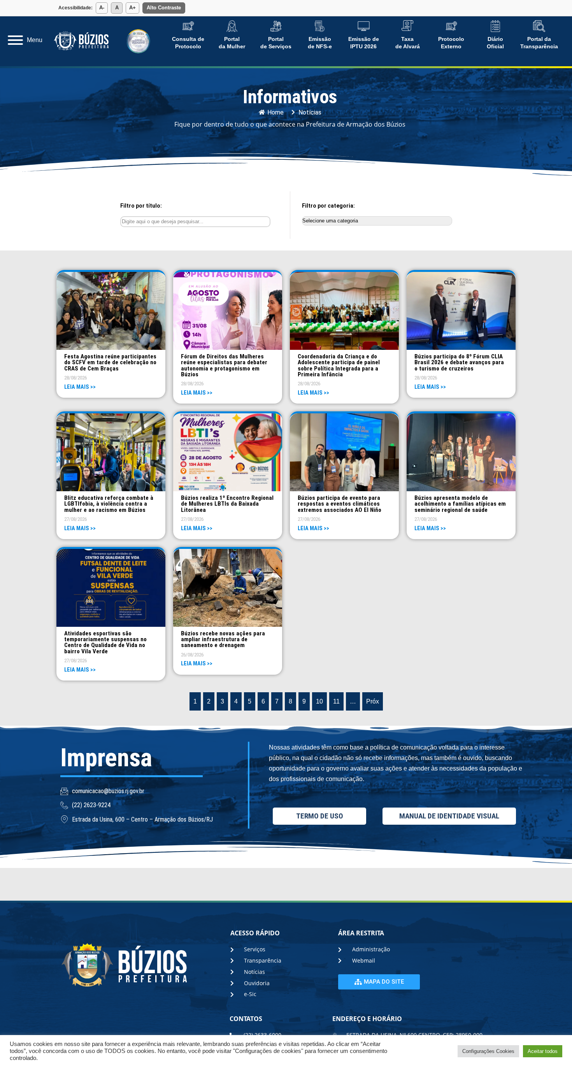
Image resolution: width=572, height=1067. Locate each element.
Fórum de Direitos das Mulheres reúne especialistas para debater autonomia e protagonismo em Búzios (224, 365)
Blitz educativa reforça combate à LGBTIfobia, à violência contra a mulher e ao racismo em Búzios (108, 503)
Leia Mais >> (80, 387)
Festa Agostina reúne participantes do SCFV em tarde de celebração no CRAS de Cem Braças (110, 362)
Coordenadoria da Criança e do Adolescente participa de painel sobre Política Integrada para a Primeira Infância (339, 365)
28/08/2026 (75, 378)
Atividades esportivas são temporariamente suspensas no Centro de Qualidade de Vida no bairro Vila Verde (105, 642)
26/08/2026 (192, 655)
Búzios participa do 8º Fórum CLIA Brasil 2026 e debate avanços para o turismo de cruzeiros (459, 362)
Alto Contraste (164, 8)
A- (101, 8)
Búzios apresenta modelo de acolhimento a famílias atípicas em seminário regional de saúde (460, 503)
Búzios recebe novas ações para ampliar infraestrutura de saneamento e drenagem (223, 639)
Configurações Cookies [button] (488, 1051)
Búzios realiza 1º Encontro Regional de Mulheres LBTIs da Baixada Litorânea (227, 503)
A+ (132, 8)
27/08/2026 (75, 519)
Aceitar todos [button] (543, 1051)
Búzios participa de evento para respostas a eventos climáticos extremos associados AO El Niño (339, 503)
